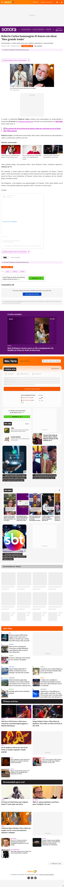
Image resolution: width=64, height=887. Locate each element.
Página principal (9, 2)
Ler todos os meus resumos (32, 389)
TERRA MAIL (35, 2)
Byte (10, 633)
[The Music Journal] (5, 257)
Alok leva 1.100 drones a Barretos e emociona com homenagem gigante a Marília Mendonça (14, 723)
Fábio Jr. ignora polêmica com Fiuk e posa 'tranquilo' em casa (46, 803)
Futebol (42, 666)
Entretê (22, 271)
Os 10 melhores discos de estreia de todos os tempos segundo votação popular (14, 749)
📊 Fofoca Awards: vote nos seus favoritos (14, 60)
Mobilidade (11, 677)
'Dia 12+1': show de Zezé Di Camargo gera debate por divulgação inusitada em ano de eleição (20, 843)
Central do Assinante (46, 2)
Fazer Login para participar (32, 294)
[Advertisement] (45, 773)
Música (7, 271)
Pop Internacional (15, 849)
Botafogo (11, 689)
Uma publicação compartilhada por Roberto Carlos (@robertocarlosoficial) (22, 246)
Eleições (42, 677)
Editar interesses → (55, 368)
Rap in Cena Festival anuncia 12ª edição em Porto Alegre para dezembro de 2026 (20, 772)
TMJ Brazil (14, 271)
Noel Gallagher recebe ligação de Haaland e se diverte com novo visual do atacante (20, 761)
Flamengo (11, 655)
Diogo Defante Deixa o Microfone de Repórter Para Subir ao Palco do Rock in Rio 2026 (47, 723)
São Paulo (59, 121)
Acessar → (27, 423)
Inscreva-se (15, 417)
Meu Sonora (35, 800)
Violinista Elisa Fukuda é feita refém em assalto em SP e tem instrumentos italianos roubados (16, 830)
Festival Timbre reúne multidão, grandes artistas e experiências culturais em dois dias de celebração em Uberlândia (51, 843)
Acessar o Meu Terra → (25, 361)
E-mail (57, 2)
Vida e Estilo (43, 689)
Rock (2, 745)
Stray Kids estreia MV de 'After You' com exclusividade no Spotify (21, 852)
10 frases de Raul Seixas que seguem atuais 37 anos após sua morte (14, 803)
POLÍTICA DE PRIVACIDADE (46, 874)
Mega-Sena (11, 666)
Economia (11, 644)
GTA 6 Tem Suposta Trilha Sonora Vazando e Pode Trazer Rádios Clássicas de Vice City (51, 761)
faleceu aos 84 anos (26, 121)
